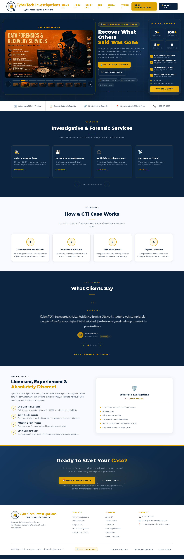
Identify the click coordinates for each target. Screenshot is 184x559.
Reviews (88, 6)
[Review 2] (90, 345)
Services (65, 6)
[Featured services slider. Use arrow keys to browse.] (49, 54)
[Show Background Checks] (69, 84)
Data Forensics (78, 520)
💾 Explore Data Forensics (114, 65)
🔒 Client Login (166, 6)
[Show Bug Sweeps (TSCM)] (60, 84)
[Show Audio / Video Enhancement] (43, 84)
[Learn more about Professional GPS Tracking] (49, 54)
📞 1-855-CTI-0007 (111, 480)
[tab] (16, 80)
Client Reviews (111, 520)
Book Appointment (113, 528)
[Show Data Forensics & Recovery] (25, 84)
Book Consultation (142, 6)
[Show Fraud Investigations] (78, 84)
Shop (100, 6)
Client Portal (110, 532)
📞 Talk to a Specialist (112, 72)
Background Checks (80, 532)
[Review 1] (88, 345)
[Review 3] (93, 345)
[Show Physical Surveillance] (51, 84)
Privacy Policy (119, 550)
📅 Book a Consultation (77, 480)
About (78, 6)
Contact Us (109, 524)
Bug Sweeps (77, 524)
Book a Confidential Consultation (164, 89)
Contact (111, 6)
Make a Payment (112, 536)
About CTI (109, 517)
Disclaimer (165, 550)
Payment (125, 6)
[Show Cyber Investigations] (16, 84)
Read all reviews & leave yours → (92, 354)
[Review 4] (95, 345)
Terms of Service (143, 550)
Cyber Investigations (80, 517)
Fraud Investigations (80, 528)
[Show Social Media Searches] (34, 84)
